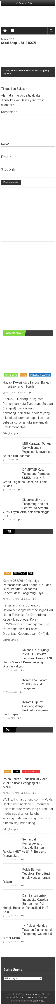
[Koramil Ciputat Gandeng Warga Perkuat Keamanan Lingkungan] (12, 704)
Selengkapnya (10, 433)
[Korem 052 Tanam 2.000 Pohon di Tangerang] (12, 682)
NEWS (23, 375)
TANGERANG (19, 573)
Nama (6, 144)
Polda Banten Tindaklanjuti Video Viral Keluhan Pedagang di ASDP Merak (25, 783)
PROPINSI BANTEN (31, 771)
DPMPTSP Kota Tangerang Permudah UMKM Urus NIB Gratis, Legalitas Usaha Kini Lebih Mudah (27, 478)
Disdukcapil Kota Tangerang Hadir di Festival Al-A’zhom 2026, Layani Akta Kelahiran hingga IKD (26, 508)
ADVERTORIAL (11, 375)
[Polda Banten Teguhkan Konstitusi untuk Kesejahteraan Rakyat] (12, 871)
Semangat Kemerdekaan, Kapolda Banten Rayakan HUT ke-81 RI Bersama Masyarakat (24, 848)
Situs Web (8, 169)
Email (6, 157)
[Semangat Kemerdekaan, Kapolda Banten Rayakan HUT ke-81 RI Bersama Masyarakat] (12, 841)
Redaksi (23, 393)
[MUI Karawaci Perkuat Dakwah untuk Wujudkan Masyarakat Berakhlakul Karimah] (12, 445)
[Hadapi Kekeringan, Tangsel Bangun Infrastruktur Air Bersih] (28, 358)
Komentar (9, 112)
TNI (30, 573)
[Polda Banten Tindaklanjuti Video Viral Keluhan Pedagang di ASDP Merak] (28, 755)
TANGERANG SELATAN (40, 375)
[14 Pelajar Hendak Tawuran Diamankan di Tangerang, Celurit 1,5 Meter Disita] (12, 927)
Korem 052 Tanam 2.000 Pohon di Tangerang (34, 684)
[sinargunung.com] (5, 30)
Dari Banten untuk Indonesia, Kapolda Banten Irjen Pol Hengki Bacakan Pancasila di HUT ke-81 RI (25, 904)
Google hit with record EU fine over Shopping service (26, 72)
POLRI (16, 771)
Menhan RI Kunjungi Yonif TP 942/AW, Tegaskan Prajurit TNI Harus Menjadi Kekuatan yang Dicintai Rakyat (27, 658)
